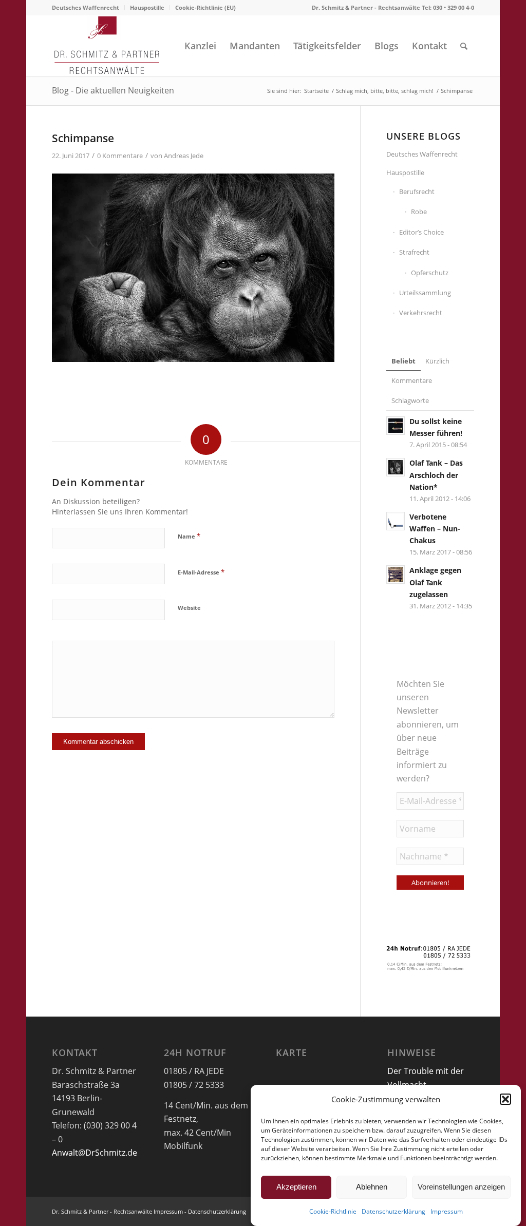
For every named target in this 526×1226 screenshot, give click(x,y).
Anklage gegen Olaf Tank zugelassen (435, 582)
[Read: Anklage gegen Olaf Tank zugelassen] (395, 574)
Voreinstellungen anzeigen (461, 1186)
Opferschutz (429, 272)
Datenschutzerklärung (393, 1211)
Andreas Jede (183, 155)
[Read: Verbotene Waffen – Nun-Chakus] (395, 521)
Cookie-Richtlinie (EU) (205, 7)
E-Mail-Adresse (201, 572)
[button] (505, 1099)
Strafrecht (414, 252)
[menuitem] (88, 7)
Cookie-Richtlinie (332, 1211)
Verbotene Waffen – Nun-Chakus (434, 528)
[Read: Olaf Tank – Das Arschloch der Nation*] (395, 467)
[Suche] (464, 45)
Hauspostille (147, 7)
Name (189, 536)
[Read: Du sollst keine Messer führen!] (395, 425)
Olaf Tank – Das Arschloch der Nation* (436, 474)
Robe (419, 211)
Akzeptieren (296, 1186)
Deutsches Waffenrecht (85, 7)
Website (189, 607)
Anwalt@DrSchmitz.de (94, 1152)
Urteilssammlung (425, 292)
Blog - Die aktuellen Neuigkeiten (113, 90)
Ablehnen (371, 1186)
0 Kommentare (120, 155)
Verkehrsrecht (420, 312)
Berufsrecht (417, 191)
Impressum (446, 1211)
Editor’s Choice (421, 232)
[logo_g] (107, 45)
